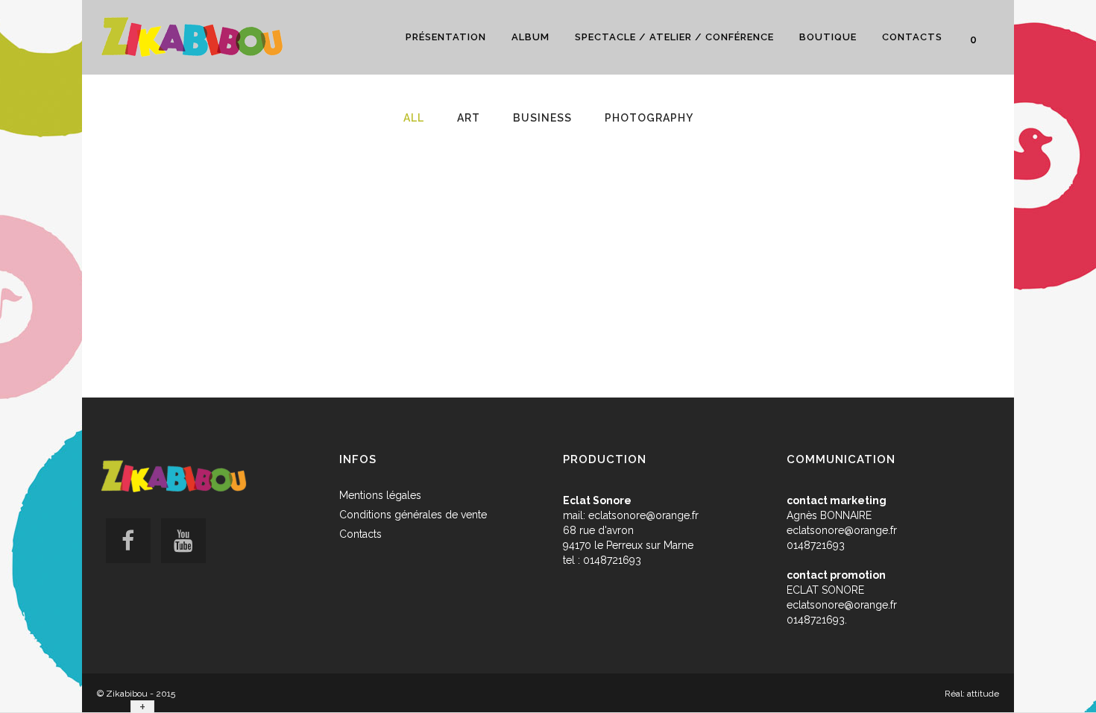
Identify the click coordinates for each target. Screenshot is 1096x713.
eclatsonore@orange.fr (643, 515)
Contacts (360, 534)
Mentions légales (380, 495)
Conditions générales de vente (413, 515)
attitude (983, 693)
